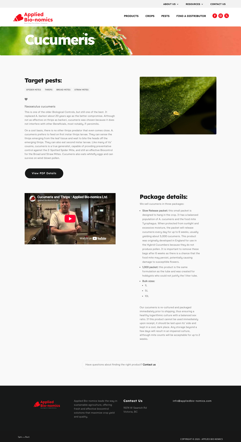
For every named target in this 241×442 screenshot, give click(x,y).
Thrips (48, 89)
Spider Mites (33, 89)
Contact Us (218, 4)
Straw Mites (81, 89)
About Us (169, 4)
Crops (149, 16)
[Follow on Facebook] (214, 15)
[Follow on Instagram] (220, 15)
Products (131, 16)
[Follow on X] (226, 15)
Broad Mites (63, 89)
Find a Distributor (191, 16)
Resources (193, 4)
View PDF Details (44, 173)
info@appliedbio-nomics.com (192, 400)
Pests (165, 16)
